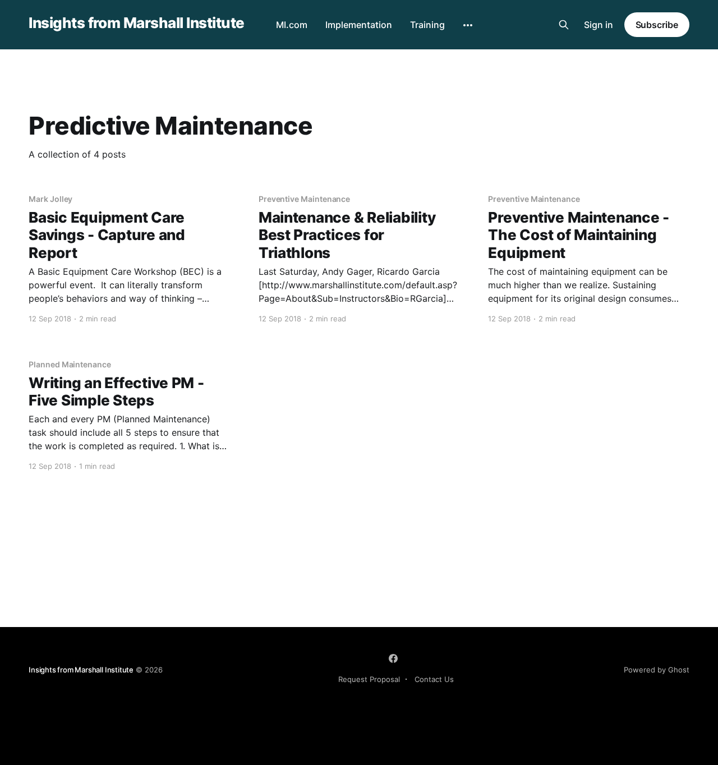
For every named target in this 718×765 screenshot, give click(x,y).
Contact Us (434, 679)
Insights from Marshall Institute (136, 23)
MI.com (291, 24)
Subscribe (657, 24)
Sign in (598, 24)
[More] (467, 25)
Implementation (358, 24)
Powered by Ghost (656, 669)
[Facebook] (393, 658)
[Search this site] (564, 25)
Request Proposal (369, 679)
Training (427, 24)
